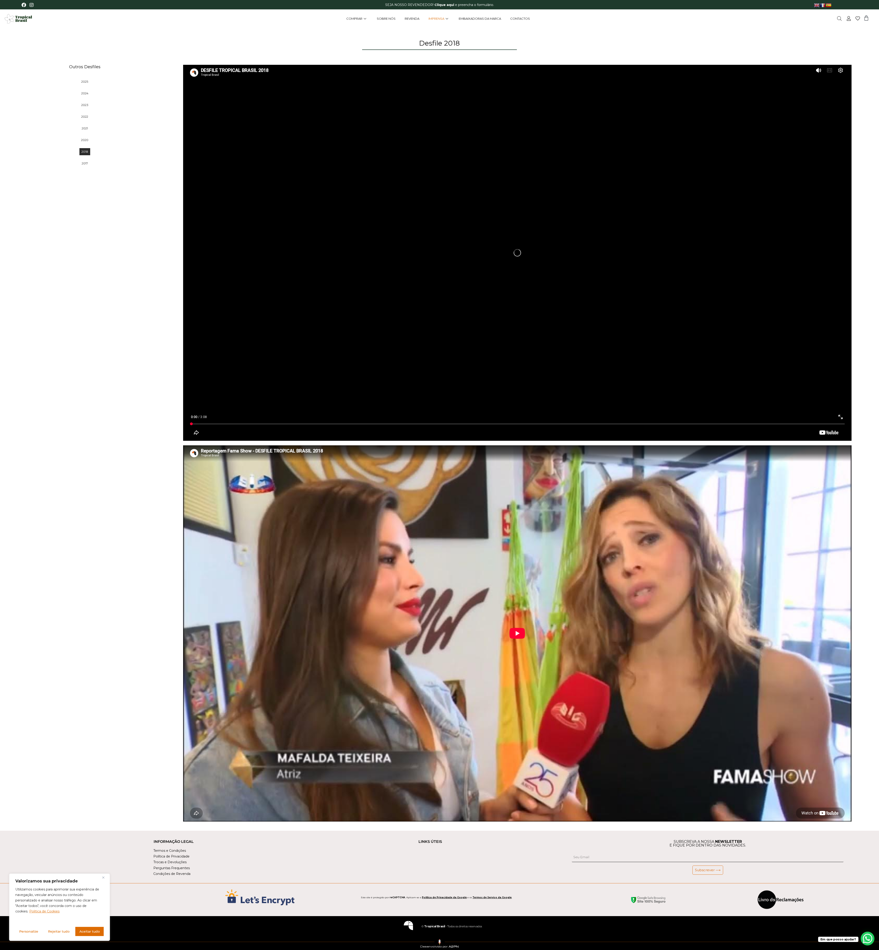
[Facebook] (24, 5)
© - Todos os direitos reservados (451, 926)
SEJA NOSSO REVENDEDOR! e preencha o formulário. (439, 5)
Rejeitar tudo (59, 931)
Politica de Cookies (44, 911)
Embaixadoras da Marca (480, 18)
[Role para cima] (8, 939)
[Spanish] (829, 5)
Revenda (412, 18)
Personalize (28, 931)
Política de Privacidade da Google (444, 897)
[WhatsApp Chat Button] (867, 938)
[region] (59, 907)
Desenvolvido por (439, 946)
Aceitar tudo (89, 931)
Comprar (354, 18)
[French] (823, 5)
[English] (817, 5)
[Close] (105, 877)
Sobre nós (386, 18)
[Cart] (866, 18)
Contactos (520, 18)
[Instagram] (31, 5)
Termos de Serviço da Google (492, 897)
